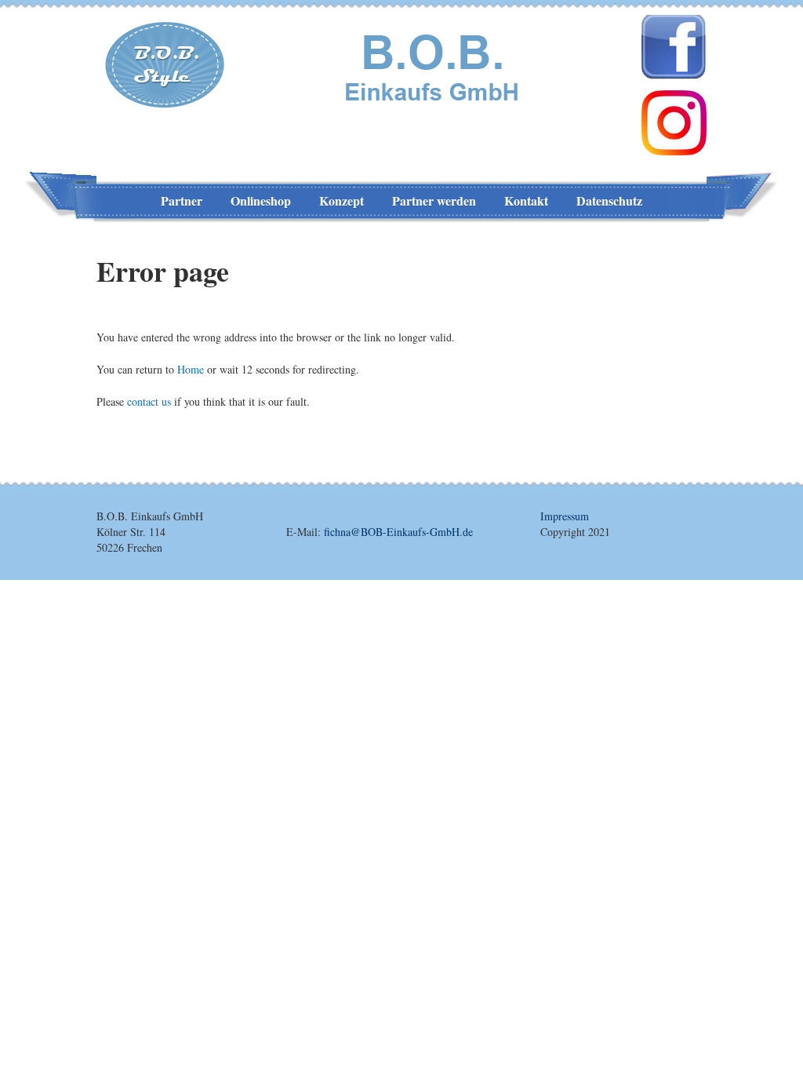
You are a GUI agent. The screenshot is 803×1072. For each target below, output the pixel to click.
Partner (181, 200)
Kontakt (526, 200)
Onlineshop (261, 200)
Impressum (564, 516)
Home (190, 369)
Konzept (341, 200)
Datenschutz (609, 200)
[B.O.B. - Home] (435, 65)
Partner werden (434, 200)
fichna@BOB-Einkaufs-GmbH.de (398, 531)
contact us (149, 401)
